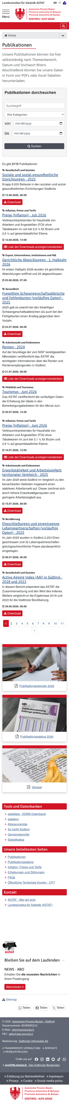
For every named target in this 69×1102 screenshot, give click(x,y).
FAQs (11, 877)
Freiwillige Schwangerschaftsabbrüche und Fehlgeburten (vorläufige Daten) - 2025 (33, 297)
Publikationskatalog (20, 862)
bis (7, 133)
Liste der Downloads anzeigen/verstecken (34, 247)
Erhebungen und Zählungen (26, 872)
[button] (63, 35)
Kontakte (50, 1048)
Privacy (13, 1081)
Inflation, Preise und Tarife (25, 867)
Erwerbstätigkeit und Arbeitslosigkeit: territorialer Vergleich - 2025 (32, 472)
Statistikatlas (16, 839)
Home (11, 35)
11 (62, 623)
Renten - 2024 (13, 347)
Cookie (27, 1081)
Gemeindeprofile (18, 834)
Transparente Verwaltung (22, 1048)
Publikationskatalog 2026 (36, 736)
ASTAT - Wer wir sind (21, 900)
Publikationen (17, 857)
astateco (13, 819)
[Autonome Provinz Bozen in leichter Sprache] (64, 2)
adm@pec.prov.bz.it (21, 1033)
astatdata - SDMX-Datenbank (27, 814)
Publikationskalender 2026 (36, 686)
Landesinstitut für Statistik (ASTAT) (30, 905)
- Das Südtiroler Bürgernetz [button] (32, 1065)
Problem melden (16, 1051)
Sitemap (11, 999)
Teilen (26, 1007)
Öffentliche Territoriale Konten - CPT (31, 882)
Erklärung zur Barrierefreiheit (25, 1076)
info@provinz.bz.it (23, 1029)
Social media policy (49, 1081)
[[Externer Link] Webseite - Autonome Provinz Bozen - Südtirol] (38, 14)
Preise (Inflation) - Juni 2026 (24, 425)
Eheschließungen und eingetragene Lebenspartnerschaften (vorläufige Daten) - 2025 (30, 527)
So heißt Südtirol (19, 829)
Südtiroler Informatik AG (33, 1041)
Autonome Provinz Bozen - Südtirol (33, 1021)
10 (55, 623)
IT (60, 2)
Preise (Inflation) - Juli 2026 (24, 215)
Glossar (37, 787)
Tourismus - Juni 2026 (19, 391)
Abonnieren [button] (14, 987)
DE (55, 2)
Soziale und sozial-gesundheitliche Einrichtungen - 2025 (30, 177)
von (7, 123)
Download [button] (14, 202)
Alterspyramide (17, 824)
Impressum (55, 1076)
